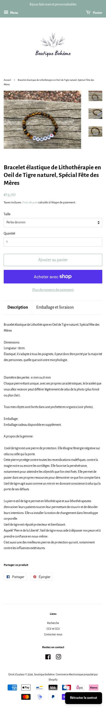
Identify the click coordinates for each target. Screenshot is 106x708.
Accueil (7, 80)
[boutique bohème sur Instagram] (58, 658)
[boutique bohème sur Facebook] (48, 658)
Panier (97, 13)
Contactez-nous (53, 634)
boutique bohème (44, 674)
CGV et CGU (53, 628)
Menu (14, 13)
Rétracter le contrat (83, 698)
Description (17, 307)
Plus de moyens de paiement (53, 290)
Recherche (53, 623)
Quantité (9, 233)
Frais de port (30, 202)
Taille (7, 214)
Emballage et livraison (55, 307)
